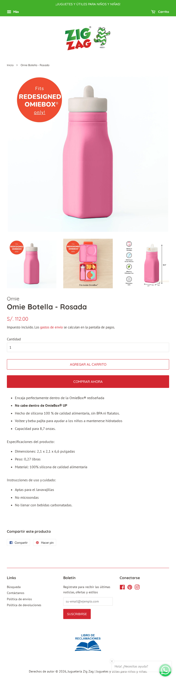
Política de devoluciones (24, 605)
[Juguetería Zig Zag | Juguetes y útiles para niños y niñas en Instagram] (137, 588)
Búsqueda (14, 587)
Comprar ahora (88, 381)
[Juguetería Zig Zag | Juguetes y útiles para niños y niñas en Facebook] (122, 588)
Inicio (10, 65)
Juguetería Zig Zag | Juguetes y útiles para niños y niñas (107, 671)
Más (15, 12)
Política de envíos (19, 599)
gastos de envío (51, 327)
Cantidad (14, 339)
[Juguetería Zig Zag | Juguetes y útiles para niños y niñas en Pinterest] (129, 588)
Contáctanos (15, 593)
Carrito (163, 12)
